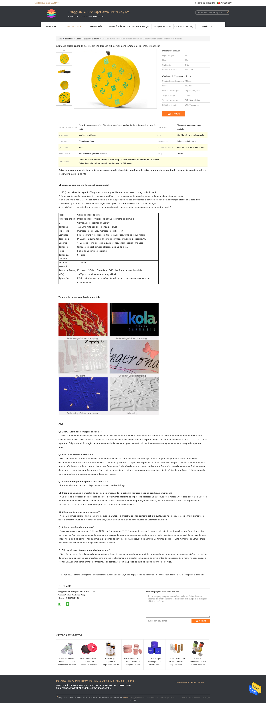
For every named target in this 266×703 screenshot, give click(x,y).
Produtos (73, 26)
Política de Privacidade (78, 697)
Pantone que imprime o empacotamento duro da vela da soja (98, 575)
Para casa (52, 26)
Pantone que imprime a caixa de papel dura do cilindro (181, 575)
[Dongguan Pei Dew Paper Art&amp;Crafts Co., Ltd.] (51, 13)
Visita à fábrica (118, 26)
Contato (176, 113)
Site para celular (64, 697)
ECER (134, 700)
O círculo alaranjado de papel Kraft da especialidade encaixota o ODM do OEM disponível (176, 665)
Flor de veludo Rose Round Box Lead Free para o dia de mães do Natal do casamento (132, 665)
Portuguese (225, 3)
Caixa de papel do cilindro (87, 38)
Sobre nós (96, 26)
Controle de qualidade (140, 26)
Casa (60, 38)
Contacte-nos (162, 26)
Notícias (207, 26)
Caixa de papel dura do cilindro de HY (141, 575)
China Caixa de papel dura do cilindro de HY (105, 697)
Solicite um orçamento (205, 3)
